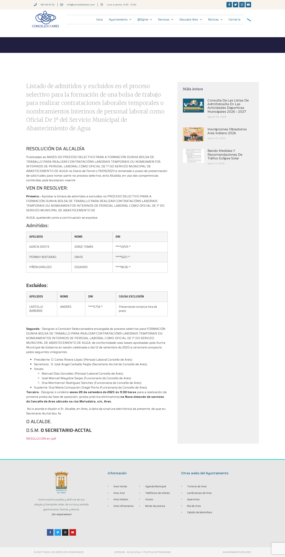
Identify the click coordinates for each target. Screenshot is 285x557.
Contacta (234, 19)
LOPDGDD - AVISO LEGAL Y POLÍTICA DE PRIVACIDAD (142, 552)
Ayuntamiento (118, 19)
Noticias (213, 19)
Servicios (163, 19)
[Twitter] (235, 4)
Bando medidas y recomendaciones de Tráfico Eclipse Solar (224, 154)
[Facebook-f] (229, 4)
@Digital (142, 19)
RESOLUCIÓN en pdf (41, 438)
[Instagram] (242, 4)
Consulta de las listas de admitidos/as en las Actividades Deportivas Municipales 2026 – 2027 (228, 106)
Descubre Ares (188, 19)
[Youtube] (248, 4)
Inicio (99, 19)
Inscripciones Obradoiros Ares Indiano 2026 (227, 131)
